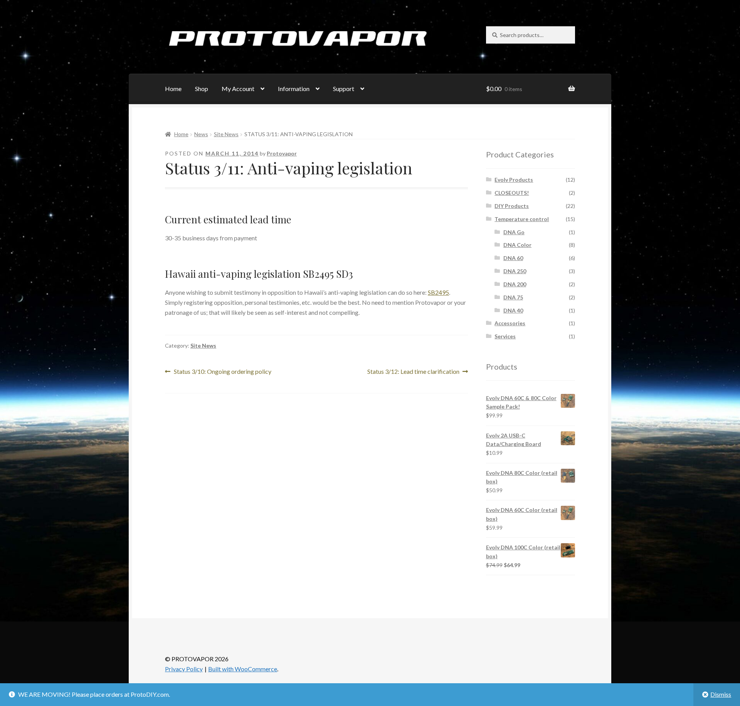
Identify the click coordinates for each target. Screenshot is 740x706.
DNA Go (514, 232)
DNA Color (517, 245)
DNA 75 (513, 297)
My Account (238, 88)
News (201, 134)
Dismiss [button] (720, 694)
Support (343, 88)
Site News (226, 134)
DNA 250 (514, 271)
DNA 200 (514, 284)
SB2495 (438, 292)
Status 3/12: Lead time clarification (413, 372)
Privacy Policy (184, 668)
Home (173, 88)
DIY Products (511, 206)
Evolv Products (513, 179)
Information (293, 88)
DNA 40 (513, 310)
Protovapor (282, 153)
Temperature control (521, 219)
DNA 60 (513, 258)
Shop (201, 88)
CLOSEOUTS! (511, 192)
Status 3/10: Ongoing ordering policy (222, 372)
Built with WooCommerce (242, 668)
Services (505, 336)
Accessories (509, 323)
